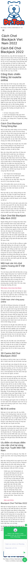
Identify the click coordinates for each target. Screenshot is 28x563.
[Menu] (3, 30)
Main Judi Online (9, 500)
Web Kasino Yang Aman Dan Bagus (11, 288)
